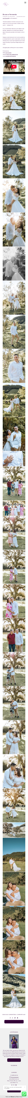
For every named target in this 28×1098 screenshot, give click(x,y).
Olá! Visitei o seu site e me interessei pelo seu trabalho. (13, 1088)
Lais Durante (6, 18)
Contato (14, 1090)
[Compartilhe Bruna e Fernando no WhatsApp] (12, 1017)
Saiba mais (14, 1060)
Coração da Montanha (10, 56)
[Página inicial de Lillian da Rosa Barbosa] (6, 4)
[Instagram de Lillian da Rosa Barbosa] (13, 1085)
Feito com (14, 1096)
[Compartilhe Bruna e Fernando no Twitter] (14, 1017)
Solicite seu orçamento (14, 1021)
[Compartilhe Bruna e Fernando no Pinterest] (17, 1017)
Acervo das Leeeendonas (12, 54)
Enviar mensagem (15, 1077)
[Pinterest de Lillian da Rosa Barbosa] (16, 1085)
